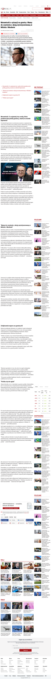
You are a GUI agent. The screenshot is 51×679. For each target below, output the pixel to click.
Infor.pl (27, 666)
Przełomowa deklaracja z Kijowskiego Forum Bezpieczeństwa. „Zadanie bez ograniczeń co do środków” (29, 611)
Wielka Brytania (40, 15)
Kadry (27, 669)
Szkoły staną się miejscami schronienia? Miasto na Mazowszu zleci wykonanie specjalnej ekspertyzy (28, 594)
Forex (44, 662)
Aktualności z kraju (4, 670)
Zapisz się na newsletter (22, 33)
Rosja (17, 15)
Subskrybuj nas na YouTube (8, 33)
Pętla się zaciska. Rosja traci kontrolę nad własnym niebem (5, 622)
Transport (36, 658)
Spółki (44, 661)
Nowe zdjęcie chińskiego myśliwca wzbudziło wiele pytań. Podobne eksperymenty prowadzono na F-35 (17, 634)
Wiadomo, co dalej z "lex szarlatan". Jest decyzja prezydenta (6, 594)
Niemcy (13, 15)
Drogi (35, 661)
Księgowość (28, 670)
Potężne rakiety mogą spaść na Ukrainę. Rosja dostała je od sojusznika (17, 622)
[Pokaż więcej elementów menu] (50, 12)
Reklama (14, 675)
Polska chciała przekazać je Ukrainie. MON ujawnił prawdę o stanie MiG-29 (28, 582)
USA (21, 15)
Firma (10, 661)
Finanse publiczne (12, 669)
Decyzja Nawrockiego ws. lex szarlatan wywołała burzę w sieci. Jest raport (17, 571)
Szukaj (48, 8)
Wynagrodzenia (20, 661)
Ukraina (46, 15)
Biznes (10, 658)
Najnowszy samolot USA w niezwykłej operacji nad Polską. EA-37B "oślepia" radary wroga (5, 634)
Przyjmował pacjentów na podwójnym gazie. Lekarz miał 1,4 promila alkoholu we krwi (5, 582)
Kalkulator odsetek (20, 671)
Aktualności (8, 15)
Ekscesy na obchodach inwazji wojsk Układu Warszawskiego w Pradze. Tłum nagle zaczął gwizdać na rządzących (16, 611)
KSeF (10, 662)
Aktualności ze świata (4, 671)
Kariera (19, 662)
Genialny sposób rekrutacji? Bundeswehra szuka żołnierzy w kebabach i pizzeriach (29, 622)
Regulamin (29, 675)
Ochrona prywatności (21, 675)
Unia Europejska (33, 15)
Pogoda (35, 671)
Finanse (44, 669)
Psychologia (45, 670)
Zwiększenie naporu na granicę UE (11, 95)
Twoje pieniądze (11, 671)
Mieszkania (28, 661)
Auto (35, 670)
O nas (10, 675)
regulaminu (26, 647)
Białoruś (6, 517)
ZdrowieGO (45, 666)
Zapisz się (25, 650)
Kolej (35, 662)
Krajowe (2, 668)
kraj (15, 517)
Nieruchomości (29, 658)
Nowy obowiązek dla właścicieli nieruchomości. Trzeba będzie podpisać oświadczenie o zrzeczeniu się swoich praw (16, 582)
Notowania (45, 658)
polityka (11, 517)
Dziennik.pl (36, 666)
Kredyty (10, 670)
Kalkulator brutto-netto (21, 668)
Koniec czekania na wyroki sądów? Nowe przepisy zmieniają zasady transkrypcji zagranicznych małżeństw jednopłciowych (28, 571)
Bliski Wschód (26, 15)
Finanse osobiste (12, 17)
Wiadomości (36, 668)
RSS (45, 675)
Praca (19, 658)
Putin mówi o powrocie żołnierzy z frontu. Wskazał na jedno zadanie (28, 634)
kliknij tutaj (30, 654)
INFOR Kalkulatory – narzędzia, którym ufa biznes (12, 504)
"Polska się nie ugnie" (7, 97)
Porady (44, 671)
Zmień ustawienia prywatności (38, 675)
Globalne (2, 669)
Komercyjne (28, 662)
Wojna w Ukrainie (26, 17)
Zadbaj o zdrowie (35, 17)
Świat (2, 15)
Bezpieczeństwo (4, 666)
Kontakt (6, 675)
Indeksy (44, 660)
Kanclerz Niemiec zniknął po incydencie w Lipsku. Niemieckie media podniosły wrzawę (6, 611)
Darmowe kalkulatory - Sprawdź (11, 508)
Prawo (27, 668)
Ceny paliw (19, 17)
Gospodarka (11, 666)
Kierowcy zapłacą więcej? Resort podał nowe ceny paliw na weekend (5, 571)
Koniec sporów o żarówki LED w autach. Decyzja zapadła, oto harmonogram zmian (16, 594)
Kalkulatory (20, 666)
